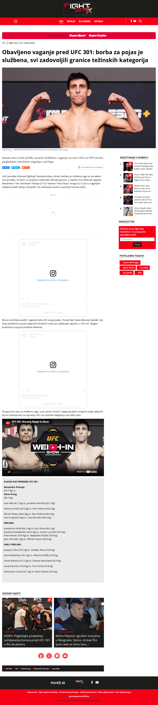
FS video (144, 267)
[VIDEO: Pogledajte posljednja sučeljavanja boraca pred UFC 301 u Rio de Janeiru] (27, 614)
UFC (61, 21)
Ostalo (98, 21)
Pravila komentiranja (68, 692)
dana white (128, 267)
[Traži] (140, 21)
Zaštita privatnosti (88, 692)
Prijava (137, 244)
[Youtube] (135, 21)
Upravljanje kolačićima (79, 696)
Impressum (32, 692)
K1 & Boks (84, 21)
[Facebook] (131, 20)
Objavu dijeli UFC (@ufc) (53, 312)
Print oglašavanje (123, 692)
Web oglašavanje (105, 692)
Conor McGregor (131, 262)
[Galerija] (79, 108)
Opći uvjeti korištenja (48, 692)
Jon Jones (127, 272)
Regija (71, 21)
